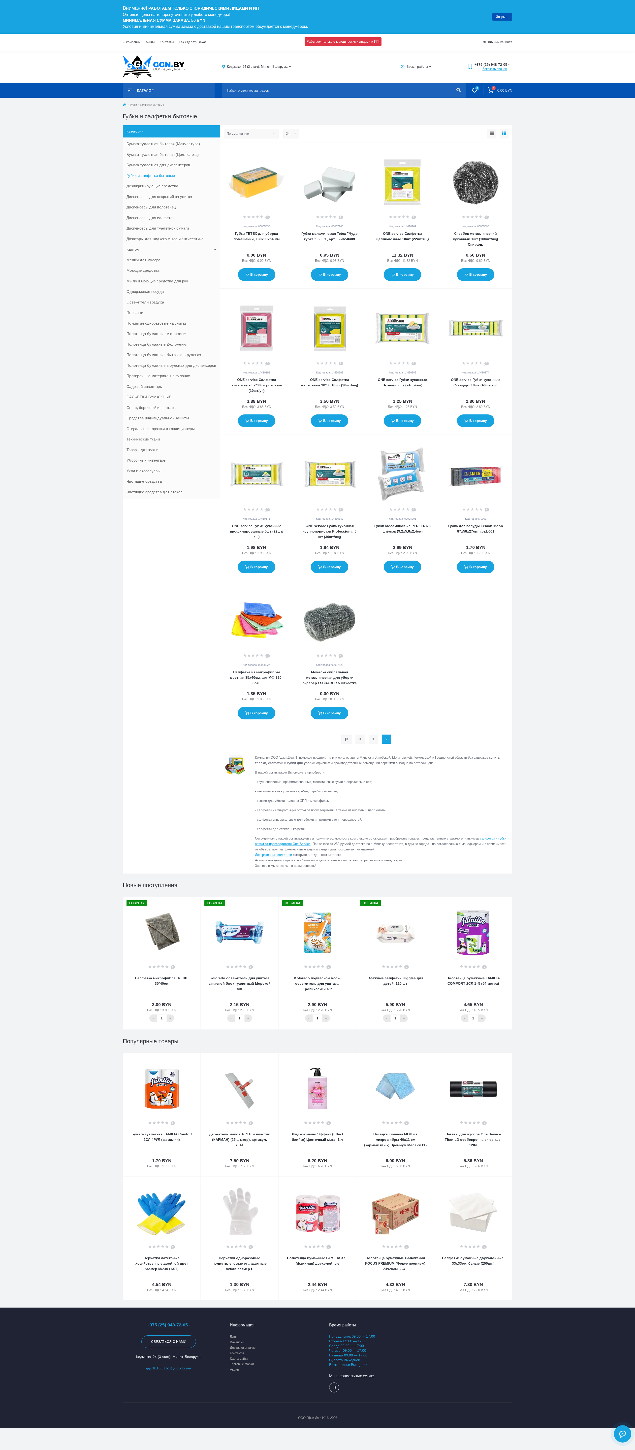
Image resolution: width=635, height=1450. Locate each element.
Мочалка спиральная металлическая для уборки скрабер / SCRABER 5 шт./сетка (330, 677)
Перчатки (135, 312)
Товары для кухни (143, 450)
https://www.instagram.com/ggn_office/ (334, 1387)
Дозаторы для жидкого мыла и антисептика (165, 239)
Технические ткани (143, 439)
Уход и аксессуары (143, 471)
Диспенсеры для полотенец (151, 207)
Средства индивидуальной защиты (158, 418)
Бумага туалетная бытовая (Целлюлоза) (163, 154)
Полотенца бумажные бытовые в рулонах (164, 355)
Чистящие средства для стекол (155, 492)
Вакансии (237, 1342)
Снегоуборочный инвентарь (151, 407)
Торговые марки (242, 1364)
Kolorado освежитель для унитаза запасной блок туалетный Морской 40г (240, 983)
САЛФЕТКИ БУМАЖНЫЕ (149, 397)
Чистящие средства (144, 481)
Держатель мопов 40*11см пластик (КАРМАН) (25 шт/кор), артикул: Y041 (239, 1139)
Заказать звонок (494, 69)
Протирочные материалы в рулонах (158, 376)
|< (346, 739)
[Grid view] (504, 133)
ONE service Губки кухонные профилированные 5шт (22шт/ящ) (256, 531)
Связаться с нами (168, 1342)
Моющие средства (143, 270)
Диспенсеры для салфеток (150, 218)
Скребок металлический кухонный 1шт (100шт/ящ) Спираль (475, 239)
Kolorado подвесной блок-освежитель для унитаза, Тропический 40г (317, 983)
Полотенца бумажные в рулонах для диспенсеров (171, 365)
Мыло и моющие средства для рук (157, 281)
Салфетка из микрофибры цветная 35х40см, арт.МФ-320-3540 (256, 677)
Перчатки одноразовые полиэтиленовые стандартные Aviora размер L (240, 1263)
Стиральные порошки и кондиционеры (161, 429)
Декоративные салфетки (273, 855)
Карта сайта (239, 1358)
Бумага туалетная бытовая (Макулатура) (163, 144)
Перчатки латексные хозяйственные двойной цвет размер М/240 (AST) (161, 1263)
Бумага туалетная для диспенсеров (158, 165)
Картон (133, 249)
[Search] (458, 90)
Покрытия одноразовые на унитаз (157, 323)
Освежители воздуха (145, 302)
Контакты (167, 42)
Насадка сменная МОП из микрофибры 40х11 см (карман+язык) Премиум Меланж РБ (395, 1139)
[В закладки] (290, 149)
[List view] (491, 133)
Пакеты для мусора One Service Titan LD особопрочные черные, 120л (473, 1139)
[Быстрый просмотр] (283, 149)
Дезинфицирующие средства (152, 186)
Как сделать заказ (192, 42)
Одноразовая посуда (145, 291)
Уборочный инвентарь (146, 460)
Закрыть (502, 17)
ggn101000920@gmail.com (168, 1368)
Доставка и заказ (242, 1347)
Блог (233, 1337)
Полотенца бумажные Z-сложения (157, 344)
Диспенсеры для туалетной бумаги (158, 228)
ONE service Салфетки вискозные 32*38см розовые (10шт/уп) (256, 385)
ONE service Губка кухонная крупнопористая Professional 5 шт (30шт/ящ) (329, 531)
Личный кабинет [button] (500, 42)
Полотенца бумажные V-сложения (157, 334)
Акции (150, 42)
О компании (131, 42)
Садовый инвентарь (144, 386)
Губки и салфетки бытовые (151, 175)
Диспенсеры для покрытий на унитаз (159, 197)
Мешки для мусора (143, 260)
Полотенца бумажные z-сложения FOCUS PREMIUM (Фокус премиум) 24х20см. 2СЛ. (395, 1263)
